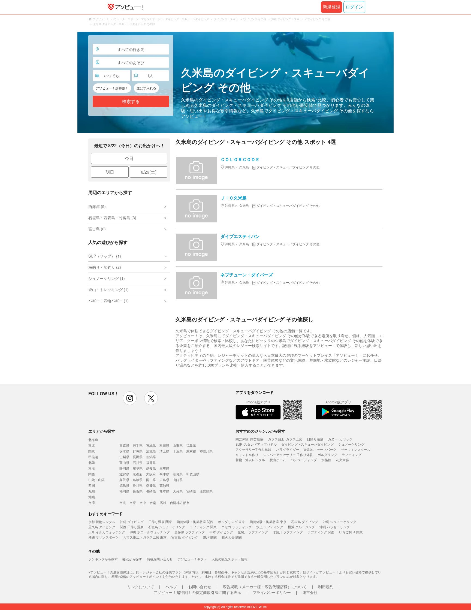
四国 (91, 485)
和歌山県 (192, 474)
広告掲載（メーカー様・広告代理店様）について (265, 586)
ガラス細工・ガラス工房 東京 (145, 537)
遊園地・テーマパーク (320, 449)
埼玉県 (164, 451)
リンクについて (140, 586)
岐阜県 (138, 468)
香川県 (138, 485)
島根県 (138, 479)
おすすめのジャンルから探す (260, 431)
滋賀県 (124, 474)
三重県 (164, 468)
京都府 (138, 474)
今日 (129, 158)
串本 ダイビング (221, 532)
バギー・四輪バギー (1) (108, 300)
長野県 (138, 456)
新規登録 (331, 7)
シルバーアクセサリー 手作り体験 (288, 454)
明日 (109, 172)
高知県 (164, 485)
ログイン (354, 7)
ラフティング (351, 454)
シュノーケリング (351, 444)
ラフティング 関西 (320, 532)
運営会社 (310, 592)
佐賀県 (138, 491)
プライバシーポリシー (272, 592)
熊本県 (164, 491)
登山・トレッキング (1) (108, 289)
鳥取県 (124, 479)
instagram (130, 398)
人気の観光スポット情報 (229, 559)
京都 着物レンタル (101, 521)
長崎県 (151, 491)
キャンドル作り (246, 454)
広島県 (164, 479)
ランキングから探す (103, 559)
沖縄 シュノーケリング (339, 521)
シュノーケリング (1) (106, 278)
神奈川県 (206, 451)
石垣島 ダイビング (304, 521)
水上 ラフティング (269, 526)
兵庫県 (164, 474)
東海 (91, 468)
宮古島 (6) (97, 228)
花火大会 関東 (232, 537)
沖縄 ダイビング (132, 521)
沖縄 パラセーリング (334, 526)
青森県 (124, 445)
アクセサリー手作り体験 (253, 449)
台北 (122, 502)
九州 (91, 491)
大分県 (178, 491)
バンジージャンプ (304, 459)
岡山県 (151, 479)
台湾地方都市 (179, 502)
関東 (91, 451)
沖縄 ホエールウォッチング (150, 532)
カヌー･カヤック (340, 439)
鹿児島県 (206, 491)
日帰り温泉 (315, 439)
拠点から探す (132, 559)
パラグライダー (287, 449)
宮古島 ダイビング (184, 537)
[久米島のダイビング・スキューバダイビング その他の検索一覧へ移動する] (235, 82)
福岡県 (124, 491)
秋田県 (164, 445)
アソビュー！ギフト (192, 559)
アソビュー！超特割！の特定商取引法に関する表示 (197, 592)
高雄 (163, 502)
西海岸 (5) (97, 206)
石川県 (138, 462)
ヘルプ (171, 586)
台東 (132, 502)
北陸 (91, 462)
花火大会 (342, 459)
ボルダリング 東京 (231, 521)
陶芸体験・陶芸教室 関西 (195, 521)
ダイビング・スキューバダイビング (307, 444)
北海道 (93, 439)
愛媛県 (151, 485)
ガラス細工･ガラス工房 (285, 439)
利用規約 (325, 586)
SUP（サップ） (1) (104, 256)
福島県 (191, 445)
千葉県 (178, 451)
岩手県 (138, 445)
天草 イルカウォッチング (106, 532)
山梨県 (124, 456)
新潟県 (151, 456)
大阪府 (151, 474)
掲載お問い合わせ (160, 559)
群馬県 (138, 451)
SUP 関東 (210, 537)
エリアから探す (101, 431)
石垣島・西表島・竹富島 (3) (112, 217)
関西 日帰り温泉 (132, 526)
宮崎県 (191, 491)
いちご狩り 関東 (351, 532)
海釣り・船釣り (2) (104, 267)
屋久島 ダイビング (101, 526)
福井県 (151, 462)
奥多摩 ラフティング (189, 532)
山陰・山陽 (96, 479)
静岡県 (124, 468)
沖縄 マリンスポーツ (103, 537)
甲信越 (93, 456)
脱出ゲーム (278, 459)
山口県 (178, 479)
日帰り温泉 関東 (160, 521)
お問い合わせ (199, 586)
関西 (91, 474)
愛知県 (151, 468)
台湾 (91, 502)
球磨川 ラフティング (288, 532)
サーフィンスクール (355, 449)
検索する (131, 101)
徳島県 (124, 485)
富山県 (124, 462)
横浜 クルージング (301, 526)
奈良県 (178, 474)
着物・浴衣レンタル (250, 459)
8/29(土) (148, 172)
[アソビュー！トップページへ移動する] (124, 7)
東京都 (191, 451)
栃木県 (124, 451)
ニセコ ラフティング (236, 526)
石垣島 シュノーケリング (166, 526)
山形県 (178, 445)
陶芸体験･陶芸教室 (249, 439)
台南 (153, 502)
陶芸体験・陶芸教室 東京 (268, 521)
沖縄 (91, 496)
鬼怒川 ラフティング (253, 532)
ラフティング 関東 (203, 526)
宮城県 (151, 445)
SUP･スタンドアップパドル (256, 444)
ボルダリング (327, 454)
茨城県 (151, 451)
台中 (143, 502)
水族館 (326, 459)
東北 (91, 445)
